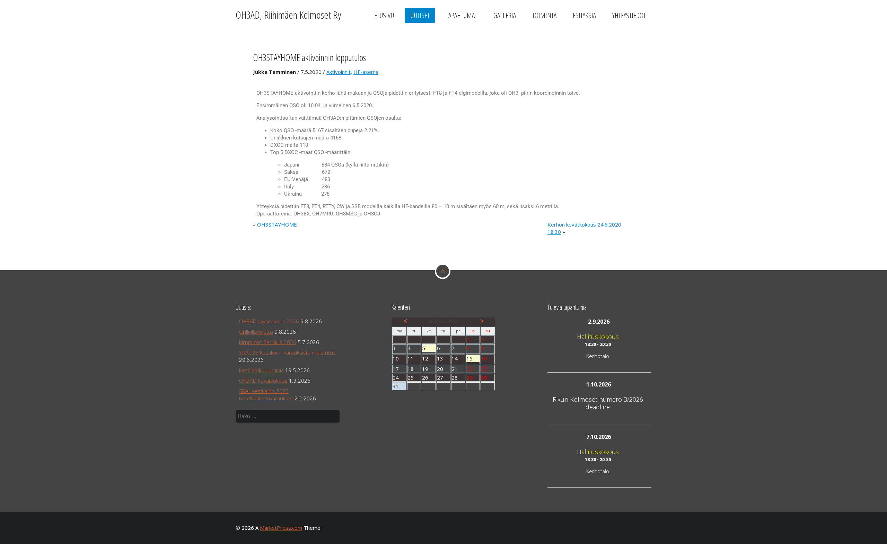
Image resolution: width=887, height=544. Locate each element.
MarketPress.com (281, 527)
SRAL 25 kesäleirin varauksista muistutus (287, 352)
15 (473, 358)
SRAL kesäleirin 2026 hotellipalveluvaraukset (266, 395)
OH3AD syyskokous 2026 (269, 321)
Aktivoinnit (338, 71)
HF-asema (365, 71)
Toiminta (544, 15)
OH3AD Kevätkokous (263, 380)
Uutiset (420, 15)
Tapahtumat (461, 15)
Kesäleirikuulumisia (261, 370)
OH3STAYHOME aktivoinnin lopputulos (309, 57)
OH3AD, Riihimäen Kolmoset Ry (288, 15)
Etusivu (384, 15)
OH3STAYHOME (277, 224)
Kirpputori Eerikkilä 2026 (267, 342)
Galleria (504, 15)
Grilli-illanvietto (256, 331)
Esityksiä (584, 15)
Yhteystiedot (629, 15)
